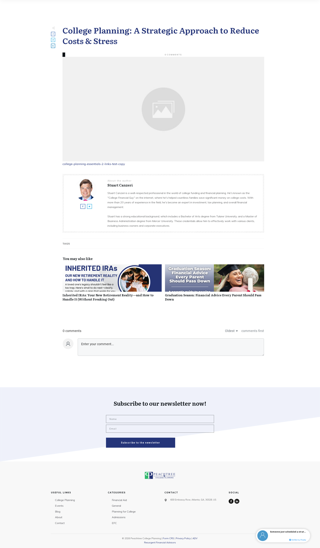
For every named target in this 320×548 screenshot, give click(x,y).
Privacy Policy (183, 538)
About (58, 517)
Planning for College (124, 511)
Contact (60, 523)
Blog (57, 511)
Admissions (119, 517)
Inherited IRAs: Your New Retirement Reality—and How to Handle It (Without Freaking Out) (112, 284)
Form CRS (168, 538)
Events (59, 505)
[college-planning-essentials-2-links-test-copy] (163, 109)
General (116, 505)
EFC (114, 523)
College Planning (65, 500)
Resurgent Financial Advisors (160, 542)
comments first (252, 331)
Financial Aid (119, 500)
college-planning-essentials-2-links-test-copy (93, 164)
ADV (195, 538)
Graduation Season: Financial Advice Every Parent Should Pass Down (214, 284)
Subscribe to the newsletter (140, 442)
